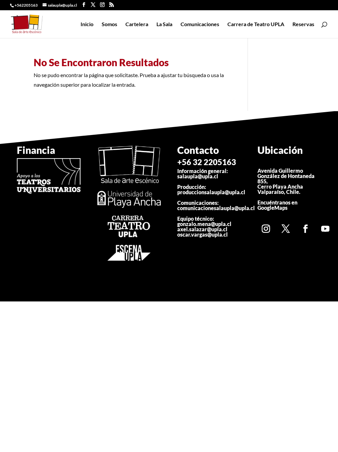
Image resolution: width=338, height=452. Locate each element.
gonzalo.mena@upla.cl (204, 224)
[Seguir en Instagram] (265, 228)
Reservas (303, 24)
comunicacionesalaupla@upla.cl (216, 208)
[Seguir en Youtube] (325, 228)
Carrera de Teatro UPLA (255, 24)
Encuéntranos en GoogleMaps (277, 205)
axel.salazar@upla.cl (202, 229)
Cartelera (136, 24)
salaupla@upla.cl (197, 176)
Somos (109, 24)
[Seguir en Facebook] (305, 228)
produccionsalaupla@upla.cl (211, 192)
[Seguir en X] (285, 228)
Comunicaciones (200, 24)
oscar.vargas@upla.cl (202, 234)
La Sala (164, 24)
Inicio (87, 24)
